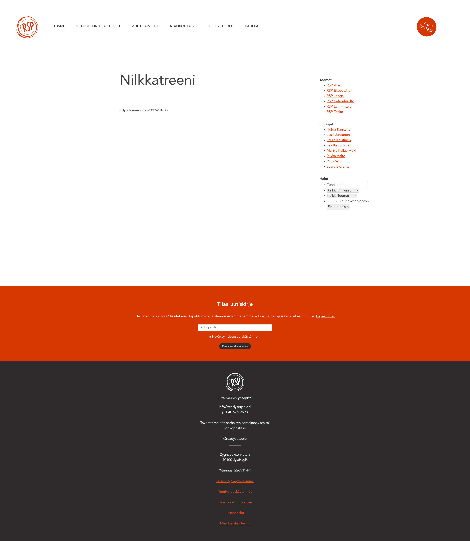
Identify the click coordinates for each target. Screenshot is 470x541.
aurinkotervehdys (355, 201)
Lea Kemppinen (339, 145)
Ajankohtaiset (184, 26)
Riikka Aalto (336, 156)
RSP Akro (334, 85)
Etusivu (58, 26)
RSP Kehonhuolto (340, 101)
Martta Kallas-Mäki (341, 151)
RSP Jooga (335, 96)
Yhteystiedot (221, 26)
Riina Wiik (334, 161)
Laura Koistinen (339, 140)
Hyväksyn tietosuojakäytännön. (236, 337)
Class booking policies (235, 502)
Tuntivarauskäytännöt (235, 492)
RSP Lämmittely (339, 107)
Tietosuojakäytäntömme (235, 481)
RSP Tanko (335, 112)
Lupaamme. (325, 316)
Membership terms (235, 523)
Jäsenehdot (235, 513)
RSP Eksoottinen (340, 91)
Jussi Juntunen (338, 135)
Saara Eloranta (338, 167)
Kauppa (251, 26)
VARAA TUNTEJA (425, 27)
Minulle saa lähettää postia (235, 346)
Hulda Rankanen (339, 130)
